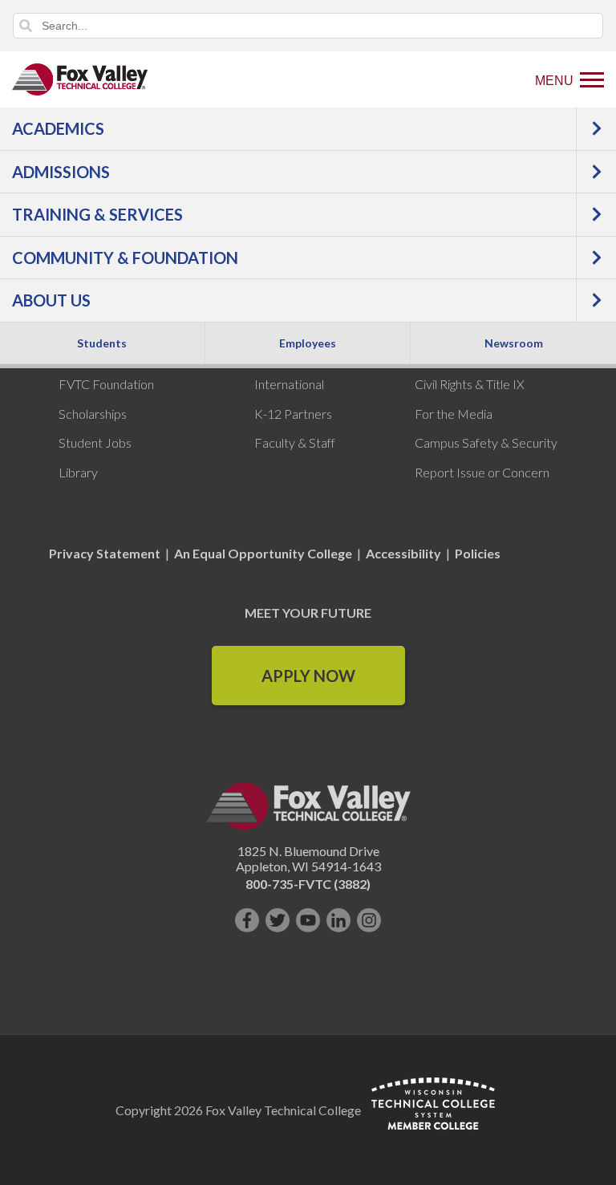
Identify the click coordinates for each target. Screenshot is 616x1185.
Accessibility (403, 553)
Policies (477, 553)
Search (25, 26)
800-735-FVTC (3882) (308, 883)
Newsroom (513, 343)
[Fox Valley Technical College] (80, 79)
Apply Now (308, 675)
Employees (307, 343)
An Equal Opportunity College (263, 553)
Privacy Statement (106, 553)
